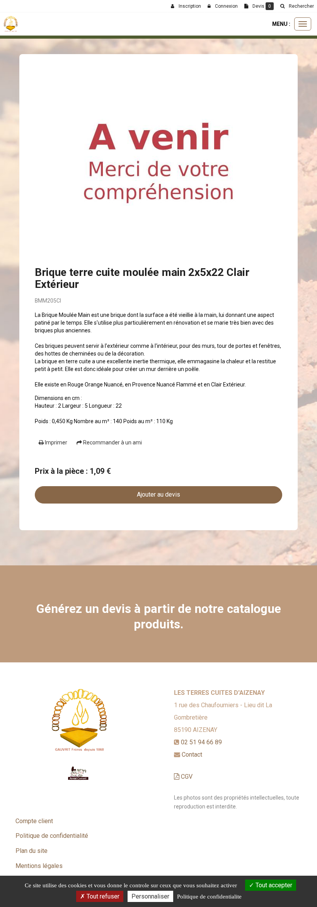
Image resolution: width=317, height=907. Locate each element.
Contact (192, 754)
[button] (297, 6)
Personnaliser (150, 896)
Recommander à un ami (112, 442)
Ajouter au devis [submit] (158, 494)
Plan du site (31, 850)
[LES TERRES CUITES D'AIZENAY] (10, 23)
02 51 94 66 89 (201, 742)
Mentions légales (39, 866)
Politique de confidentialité (51, 835)
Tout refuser (102, 896)
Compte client (34, 821)
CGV (186, 776)
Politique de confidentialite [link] (209, 896)
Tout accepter (273, 885)
